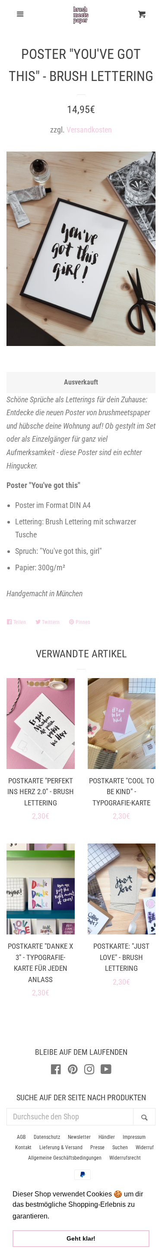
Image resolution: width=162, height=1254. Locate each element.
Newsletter (79, 1137)
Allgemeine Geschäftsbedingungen (65, 1158)
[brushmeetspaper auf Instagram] (89, 1070)
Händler (106, 1137)
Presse (97, 1147)
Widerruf (145, 1147)
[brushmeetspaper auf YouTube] (106, 1070)
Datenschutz (47, 1137)
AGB (21, 1137)
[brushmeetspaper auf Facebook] (56, 1070)
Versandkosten (89, 129)
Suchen (120, 1147)
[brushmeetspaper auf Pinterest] (72, 1070)
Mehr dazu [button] (68, 1216)
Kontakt (23, 1147)
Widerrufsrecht (125, 1158)
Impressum (134, 1137)
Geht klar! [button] (81, 1238)
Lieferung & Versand (61, 1147)
